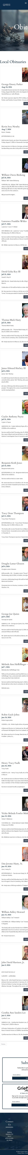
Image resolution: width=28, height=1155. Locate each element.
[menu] (25, 3)
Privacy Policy (21, 1153)
